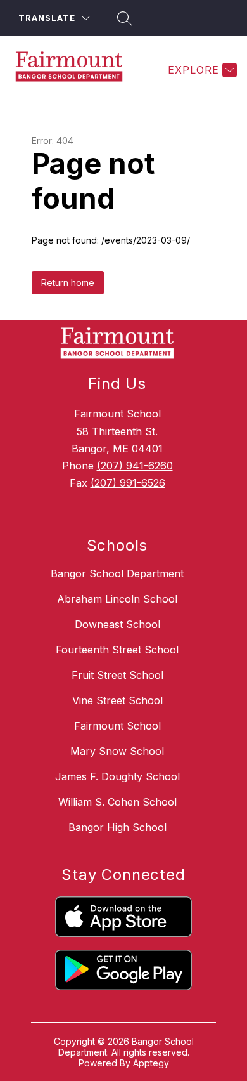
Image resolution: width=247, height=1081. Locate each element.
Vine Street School (117, 700)
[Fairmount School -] (74, 69)
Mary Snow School (117, 751)
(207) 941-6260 (135, 465)
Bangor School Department (117, 573)
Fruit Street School (117, 675)
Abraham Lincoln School (117, 599)
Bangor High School (117, 827)
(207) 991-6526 (128, 482)
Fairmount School (117, 725)
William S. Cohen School (117, 802)
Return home (67, 282)
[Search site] (122, 18)
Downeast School (117, 624)
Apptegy (151, 1063)
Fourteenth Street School (117, 649)
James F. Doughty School (117, 776)
